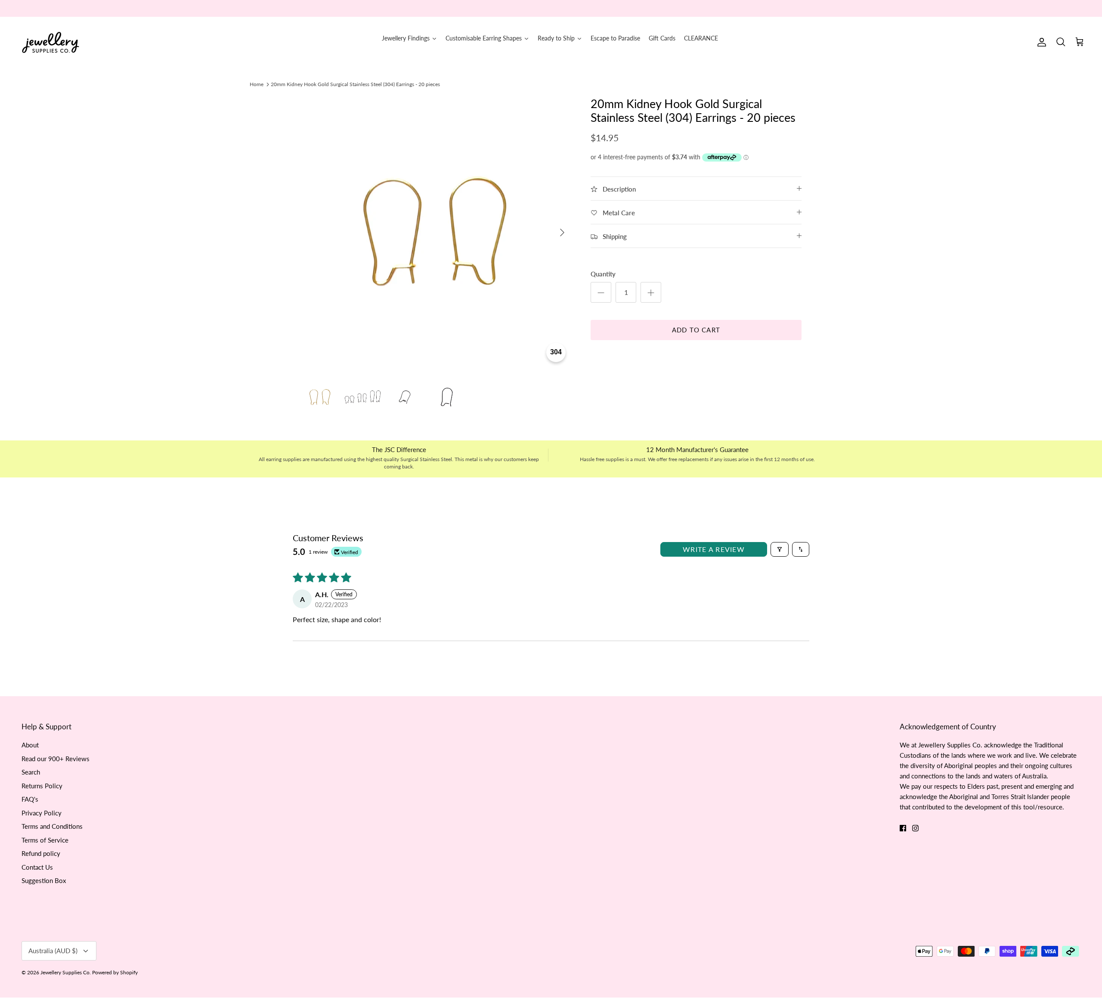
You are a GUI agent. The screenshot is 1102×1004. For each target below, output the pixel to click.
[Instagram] (915, 828)
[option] (436, 232)
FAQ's (30, 799)
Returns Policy (42, 786)
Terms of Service (45, 840)
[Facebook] (903, 828)
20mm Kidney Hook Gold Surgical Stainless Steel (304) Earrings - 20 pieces (355, 84)
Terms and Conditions (52, 826)
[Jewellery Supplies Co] (50, 42)
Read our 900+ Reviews (56, 758)
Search (31, 772)
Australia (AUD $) (52, 950)
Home (256, 84)
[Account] (1040, 42)
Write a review (714, 549)
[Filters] (780, 549)
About (30, 745)
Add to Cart (696, 330)
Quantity (603, 274)
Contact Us (37, 867)
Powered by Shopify (115, 972)
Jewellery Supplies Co (65, 972)
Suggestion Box (44, 880)
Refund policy (41, 853)
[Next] (562, 232)
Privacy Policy (42, 813)
